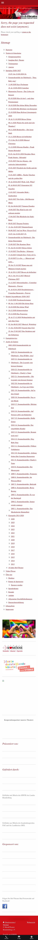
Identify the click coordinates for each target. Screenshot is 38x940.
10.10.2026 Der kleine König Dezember (22, 105)
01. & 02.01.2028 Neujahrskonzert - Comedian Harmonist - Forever (21, 291)
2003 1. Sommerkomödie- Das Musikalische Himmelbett (22, 510)
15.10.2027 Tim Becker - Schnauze (21, 251)
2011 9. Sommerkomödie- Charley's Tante (23, 461)
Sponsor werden (16, 585)
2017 (13, 550)
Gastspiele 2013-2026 (16, 515)
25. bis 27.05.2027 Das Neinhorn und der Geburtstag (21, 333)
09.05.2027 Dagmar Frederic (18, 223)
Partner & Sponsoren (15, 581)
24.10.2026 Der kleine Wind (18, 307)
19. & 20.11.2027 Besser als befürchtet (22, 272)
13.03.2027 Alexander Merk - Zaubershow (18, 194)
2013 (13, 564)
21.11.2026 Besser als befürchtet (20, 136)
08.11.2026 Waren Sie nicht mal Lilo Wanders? (21, 124)
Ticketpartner (13, 63)
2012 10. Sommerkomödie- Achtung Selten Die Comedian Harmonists (24, 454)
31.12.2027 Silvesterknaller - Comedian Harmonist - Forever (22, 284)
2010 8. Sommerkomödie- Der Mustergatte (22, 468)
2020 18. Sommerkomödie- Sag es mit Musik (23, 399)
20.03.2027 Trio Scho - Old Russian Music (21, 201)
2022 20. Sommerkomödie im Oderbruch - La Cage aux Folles (22, 385)
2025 (13, 522)
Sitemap (6, 924)
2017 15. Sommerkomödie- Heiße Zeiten (23, 420)
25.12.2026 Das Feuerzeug (17, 314)
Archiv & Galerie (12, 341)
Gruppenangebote (14, 56)
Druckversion (10, 922)
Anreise (11, 67)
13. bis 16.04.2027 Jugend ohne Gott (21, 328)
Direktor (11, 578)
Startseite (9, 49)
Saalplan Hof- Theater (16, 60)
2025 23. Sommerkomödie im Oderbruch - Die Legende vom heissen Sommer (22, 362)
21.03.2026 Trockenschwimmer (19, 300)
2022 (13, 533)
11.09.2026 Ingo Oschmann (18, 84)
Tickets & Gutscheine (13, 53)
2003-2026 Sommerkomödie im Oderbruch (19, 347)
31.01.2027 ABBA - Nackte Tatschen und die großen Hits (21, 176)
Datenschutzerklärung (16, 602)
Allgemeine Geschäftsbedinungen (20, 599)
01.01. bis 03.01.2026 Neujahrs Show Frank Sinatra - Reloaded (21, 156)
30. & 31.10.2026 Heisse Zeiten (19, 119)
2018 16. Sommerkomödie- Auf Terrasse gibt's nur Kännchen (22, 413)
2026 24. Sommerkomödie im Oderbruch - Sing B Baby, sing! (22, 354)
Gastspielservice (11, 338)
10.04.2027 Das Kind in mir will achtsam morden (20, 211)
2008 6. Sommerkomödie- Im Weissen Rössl (21, 479)
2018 (13, 547)
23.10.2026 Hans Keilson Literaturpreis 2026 (22, 114)
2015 (13, 557)
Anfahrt (11, 595)
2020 (13, 540)
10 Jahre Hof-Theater (15, 567)
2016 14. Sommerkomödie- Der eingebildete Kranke (22, 427)
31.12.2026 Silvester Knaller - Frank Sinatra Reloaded (21, 149)
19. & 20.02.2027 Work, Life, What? (21, 182)
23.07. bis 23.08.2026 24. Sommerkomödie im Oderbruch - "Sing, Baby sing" (22, 77)
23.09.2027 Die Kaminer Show (19, 244)
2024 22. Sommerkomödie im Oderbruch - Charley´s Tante (21, 371)
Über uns (9, 574)
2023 (13, 529)
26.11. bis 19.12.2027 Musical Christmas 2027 (19, 277)
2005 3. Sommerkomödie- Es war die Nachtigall (23, 496)
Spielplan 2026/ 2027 (13, 70)
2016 (13, 554)
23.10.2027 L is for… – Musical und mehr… (21, 260)
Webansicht (31, 922)
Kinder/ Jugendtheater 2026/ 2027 (18, 296)
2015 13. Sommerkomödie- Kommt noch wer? (23, 434)
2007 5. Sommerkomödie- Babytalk (23, 484)
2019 (13, 543)
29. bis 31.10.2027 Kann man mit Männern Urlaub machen (20, 267)
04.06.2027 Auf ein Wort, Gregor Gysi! (22, 230)
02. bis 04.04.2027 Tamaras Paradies (21, 206)
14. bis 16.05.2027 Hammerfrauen (20, 227)
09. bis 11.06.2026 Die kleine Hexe (20, 303)
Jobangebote (10, 606)
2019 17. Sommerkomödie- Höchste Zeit (24, 406)
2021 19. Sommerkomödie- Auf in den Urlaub (23, 392)
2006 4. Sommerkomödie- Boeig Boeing (22, 489)
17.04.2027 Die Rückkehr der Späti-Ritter (21, 218)
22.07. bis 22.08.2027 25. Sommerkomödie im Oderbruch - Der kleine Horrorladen (21, 237)
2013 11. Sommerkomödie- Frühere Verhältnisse (23, 448)
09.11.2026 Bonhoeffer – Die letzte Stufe (20, 131)
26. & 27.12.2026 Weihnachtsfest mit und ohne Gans (21, 319)
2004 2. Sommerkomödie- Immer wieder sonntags (23, 503)
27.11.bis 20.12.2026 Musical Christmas (19, 142)
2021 (13, 536)
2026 (13, 519)
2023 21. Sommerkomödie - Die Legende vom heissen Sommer (22, 378)
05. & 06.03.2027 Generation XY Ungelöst (20, 187)
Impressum (10, 609)
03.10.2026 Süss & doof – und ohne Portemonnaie (21, 100)
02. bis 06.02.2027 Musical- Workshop (22, 324)
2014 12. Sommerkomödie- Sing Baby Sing (22, 441)
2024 (13, 526)
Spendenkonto (13, 588)
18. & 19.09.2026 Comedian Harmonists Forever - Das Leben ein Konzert (21, 91)
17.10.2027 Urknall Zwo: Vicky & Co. (22, 255)
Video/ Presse (10, 571)
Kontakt (11, 592)
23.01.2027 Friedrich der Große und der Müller (22, 169)
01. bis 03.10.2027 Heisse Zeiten (20, 248)
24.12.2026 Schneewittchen (18, 310)
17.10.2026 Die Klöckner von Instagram (22, 109)
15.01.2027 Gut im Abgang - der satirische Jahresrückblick (20, 163)
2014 (13, 560)
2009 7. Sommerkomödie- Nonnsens (24, 474)
